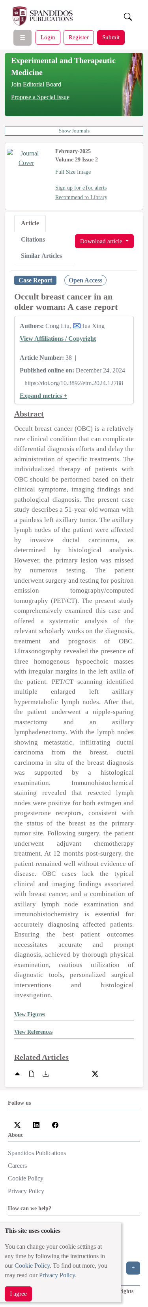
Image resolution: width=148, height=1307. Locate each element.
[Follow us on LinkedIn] (36, 1124)
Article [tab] (30, 223)
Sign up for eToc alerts (81, 188)
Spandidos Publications (37, 1153)
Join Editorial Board (36, 84)
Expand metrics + (43, 395)
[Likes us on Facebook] (55, 1124)
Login (48, 37)
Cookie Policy (32, 1265)
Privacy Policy (57, 1275)
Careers (17, 1165)
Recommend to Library (81, 197)
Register (79, 37)
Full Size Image (73, 172)
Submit (111, 37)
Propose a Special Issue (40, 97)
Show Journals (74, 131)
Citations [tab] (33, 239)
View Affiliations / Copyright (58, 338)
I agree (18, 1293)
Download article (102, 241)
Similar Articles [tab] (41, 255)
